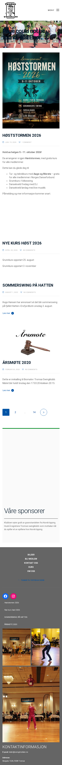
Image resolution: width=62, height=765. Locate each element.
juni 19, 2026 (11, 142)
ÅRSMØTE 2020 (16, 362)
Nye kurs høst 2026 (22, 243)
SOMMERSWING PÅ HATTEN (27, 285)
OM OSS (31, 571)
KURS (31, 567)
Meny (51, 10)
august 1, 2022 (11, 292)
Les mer (6, 313)
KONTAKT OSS (31, 563)
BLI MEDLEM (31, 559)
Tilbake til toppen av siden (32, 580)
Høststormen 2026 (21, 135)
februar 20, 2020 (12, 369)
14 (34, 412)
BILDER (31, 555)
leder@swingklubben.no (18, 752)
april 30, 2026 (11, 250)
